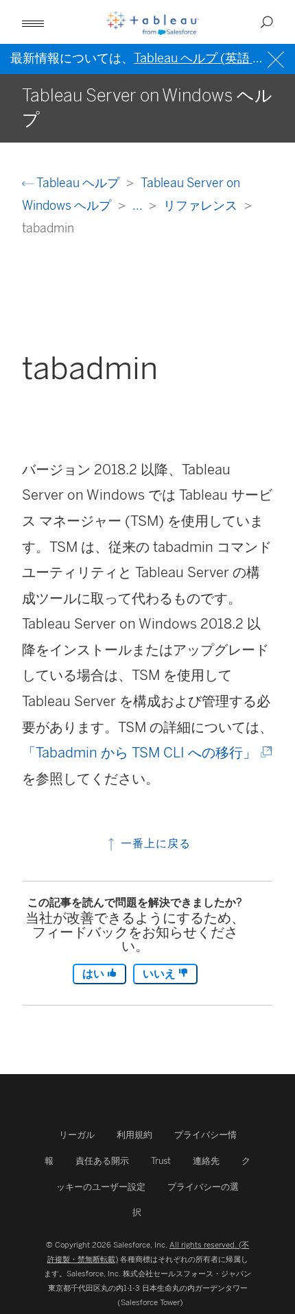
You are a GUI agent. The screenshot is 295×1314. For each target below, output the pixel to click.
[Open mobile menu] (33, 22)
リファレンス (201, 205)
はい (94, 973)
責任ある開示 (102, 1161)
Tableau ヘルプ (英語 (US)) (209, 58)
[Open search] (267, 22)
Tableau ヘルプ (78, 182)
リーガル (77, 1135)
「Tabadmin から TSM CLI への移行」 (146, 752)
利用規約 (134, 1135)
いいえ (160, 973)
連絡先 (206, 1161)
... (138, 205)
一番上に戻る (154, 843)
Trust (161, 1161)
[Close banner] (277, 58)
